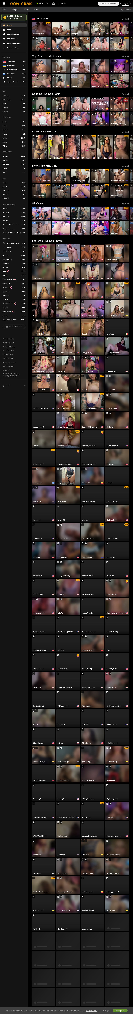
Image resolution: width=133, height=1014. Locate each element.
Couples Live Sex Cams (46, 93)
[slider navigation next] (127, 36)
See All (125, 19)
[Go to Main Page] (21, 3)
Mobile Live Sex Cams (45, 131)
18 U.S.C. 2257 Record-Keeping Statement (11, 375)
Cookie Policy (92, 1011)
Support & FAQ (8, 339)
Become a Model (9, 362)
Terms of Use (8, 358)
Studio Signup (8, 366)
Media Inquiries (8, 351)
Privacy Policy (8, 354)
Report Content (8, 347)
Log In (125, 4)
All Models (7, 370)
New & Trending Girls (44, 165)
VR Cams (37, 203)
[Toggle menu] (4, 3)
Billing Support (8, 343)
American (42, 18)
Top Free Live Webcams (46, 56)
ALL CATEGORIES (15, 327)
